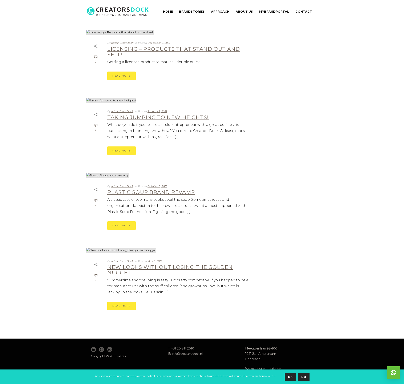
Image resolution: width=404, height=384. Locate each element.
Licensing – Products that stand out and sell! (173, 51)
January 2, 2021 (157, 111)
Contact (303, 11)
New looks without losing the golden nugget (170, 270)
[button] (393, 372)
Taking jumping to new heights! (158, 117)
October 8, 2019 (157, 186)
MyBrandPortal (274, 11)
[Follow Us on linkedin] (93, 349)
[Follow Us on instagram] (101, 349)
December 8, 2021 (159, 42)
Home (168, 11)
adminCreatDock (122, 42)
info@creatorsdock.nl (187, 354)
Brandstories (192, 11)
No (303, 377)
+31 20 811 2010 (182, 348)
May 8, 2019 (155, 261)
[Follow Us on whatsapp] (109, 349)
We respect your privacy (263, 369)
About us (244, 11)
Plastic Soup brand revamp (151, 192)
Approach (220, 11)
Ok (290, 377)
